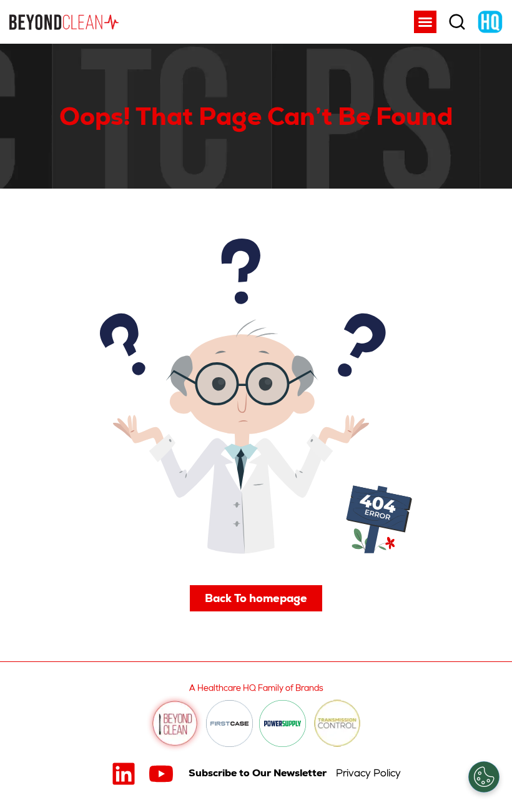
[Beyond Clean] (64, 22)
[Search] (457, 21)
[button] (425, 22)
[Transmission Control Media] (337, 724)
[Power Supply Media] (282, 723)
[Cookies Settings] (484, 777)
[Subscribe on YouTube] (161, 773)
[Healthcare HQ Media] (490, 22)
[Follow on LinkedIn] (123, 773)
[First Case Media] (229, 723)
